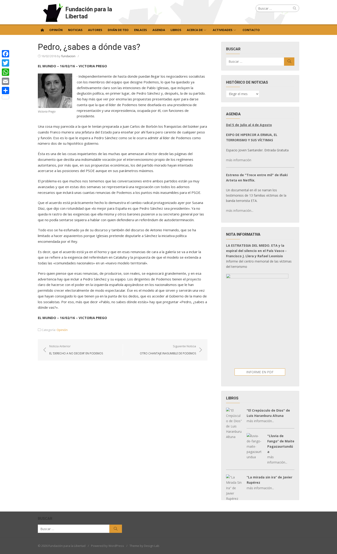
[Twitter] (5, 63)
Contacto (251, 30)
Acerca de (195, 30)
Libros (176, 30)
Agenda (158, 30)
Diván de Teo (118, 30)
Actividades (222, 30)
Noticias (75, 30)
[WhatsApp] (5, 72)
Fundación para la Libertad (88, 13)
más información (238, 160)
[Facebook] (5, 53)
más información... (239, 210)
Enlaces (140, 30)
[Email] (5, 81)
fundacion (68, 56)
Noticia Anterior (76, 349)
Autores (95, 30)
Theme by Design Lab (144, 546)
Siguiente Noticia (168, 349)
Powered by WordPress (107, 546)
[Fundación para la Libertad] (42, 29)
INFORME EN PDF (259, 372)
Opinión (56, 30)
